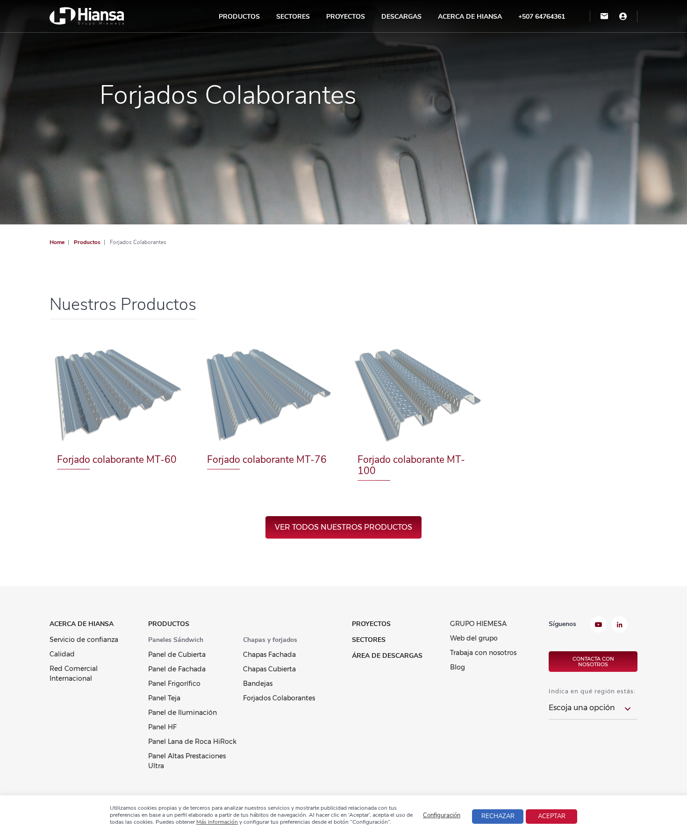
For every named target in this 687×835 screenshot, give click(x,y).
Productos (239, 16)
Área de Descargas (387, 655)
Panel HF (162, 727)
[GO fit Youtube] (598, 625)
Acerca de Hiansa (470, 16)
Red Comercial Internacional (74, 673)
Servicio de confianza (84, 639)
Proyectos (345, 16)
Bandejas (257, 683)
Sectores (293, 16)
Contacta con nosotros (593, 661)
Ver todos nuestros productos (343, 527)
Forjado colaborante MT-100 (411, 465)
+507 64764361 (541, 16)
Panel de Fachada (177, 669)
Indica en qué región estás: (592, 691)
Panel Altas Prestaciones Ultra (187, 761)
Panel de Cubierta (177, 654)
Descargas (401, 16)
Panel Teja (164, 698)
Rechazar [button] (498, 816)
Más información (217, 822)
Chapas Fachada (269, 654)
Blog (457, 667)
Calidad (62, 654)
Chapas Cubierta (269, 669)
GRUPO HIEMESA (478, 623)
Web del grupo (474, 638)
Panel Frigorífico (174, 683)
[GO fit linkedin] (619, 625)
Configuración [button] (441, 815)
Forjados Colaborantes (279, 698)
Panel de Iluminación (182, 712)
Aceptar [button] (551, 816)
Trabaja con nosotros (483, 652)
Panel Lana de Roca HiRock (192, 741)
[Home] (87, 15)
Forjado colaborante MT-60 (117, 459)
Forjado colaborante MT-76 (267, 459)
